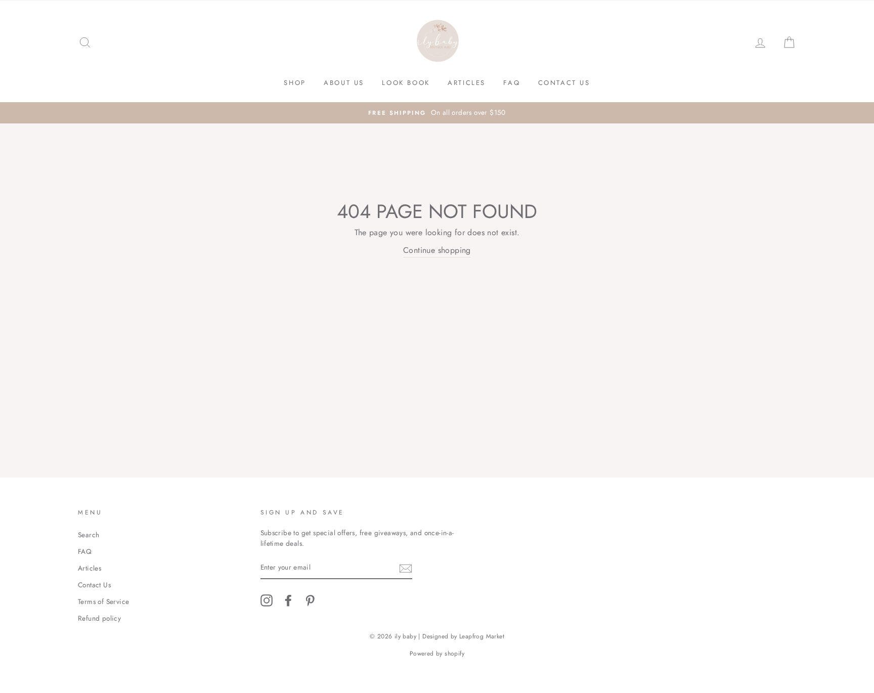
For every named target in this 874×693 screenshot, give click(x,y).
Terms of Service (103, 601)
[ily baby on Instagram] (266, 600)
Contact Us (564, 83)
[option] (437, 112)
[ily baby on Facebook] (288, 600)
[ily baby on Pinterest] (310, 600)
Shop (294, 83)
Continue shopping (437, 250)
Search (88, 535)
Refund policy (99, 618)
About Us (344, 83)
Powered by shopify (437, 653)
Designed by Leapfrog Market (463, 636)
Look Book (405, 83)
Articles (467, 83)
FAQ (511, 83)
